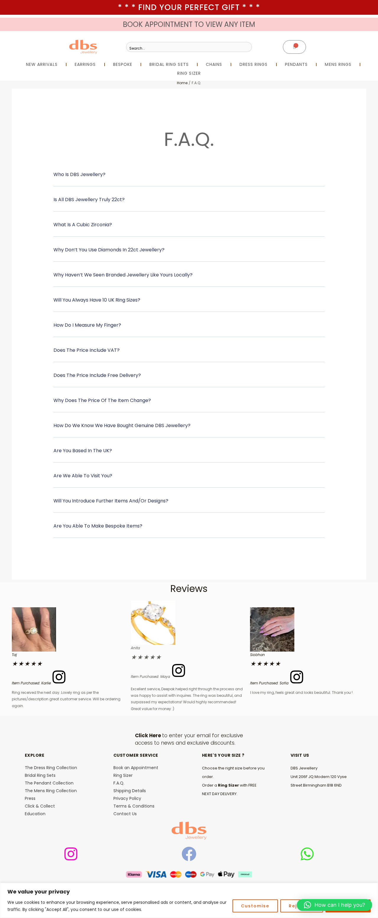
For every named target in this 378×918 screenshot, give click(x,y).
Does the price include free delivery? (97, 375)
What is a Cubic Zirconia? (82, 224)
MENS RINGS (338, 64)
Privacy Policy (127, 798)
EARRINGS (85, 64)
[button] (189, 178)
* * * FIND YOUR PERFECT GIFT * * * (189, 7)
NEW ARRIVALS (42, 64)
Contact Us (125, 814)
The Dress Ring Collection (51, 768)
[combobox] (189, 47)
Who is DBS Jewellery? (79, 174)
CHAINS (214, 64)
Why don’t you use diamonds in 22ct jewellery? (108, 249)
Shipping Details (129, 791)
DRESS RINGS (253, 64)
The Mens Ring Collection (51, 791)
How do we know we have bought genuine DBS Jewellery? (121, 425)
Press (30, 798)
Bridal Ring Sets (40, 775)
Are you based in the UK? (82, 450)
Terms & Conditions (133, 806)
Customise (255, 906)
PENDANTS (296, 64)
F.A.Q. (118, 783)
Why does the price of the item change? (102, 400)
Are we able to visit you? (82, 475)
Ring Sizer (123, 775)
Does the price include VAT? (86, 350)
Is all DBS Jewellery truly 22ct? (89, 199)
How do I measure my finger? (87, 325)
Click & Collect (40, 806)
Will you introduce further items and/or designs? (110, 500)
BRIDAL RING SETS (169, 64)
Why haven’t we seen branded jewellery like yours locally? (123, 274)
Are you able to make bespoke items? (97, 526)
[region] (189, 900)
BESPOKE (123, 64)
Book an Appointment (135, 768)
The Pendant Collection (49, 783)
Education (35, 814)
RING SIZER (189, 73)
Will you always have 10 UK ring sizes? (96, 300)
